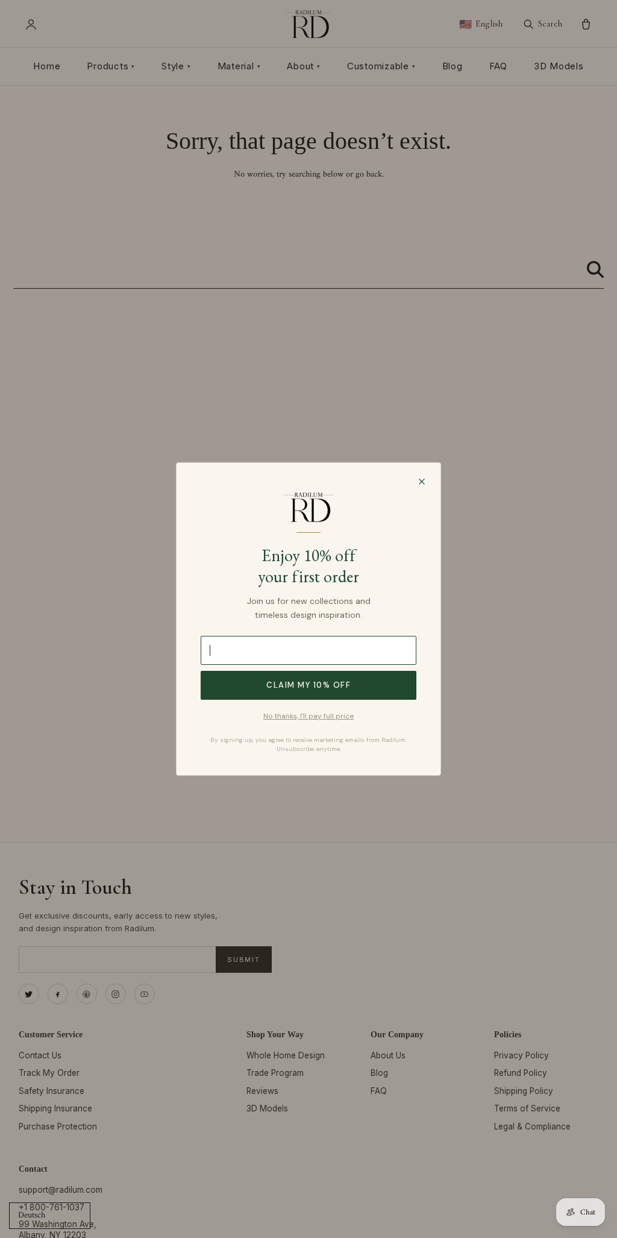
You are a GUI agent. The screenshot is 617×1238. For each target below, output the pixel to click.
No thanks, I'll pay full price (308, 716)
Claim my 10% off (308, 685)
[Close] (422, 481)
